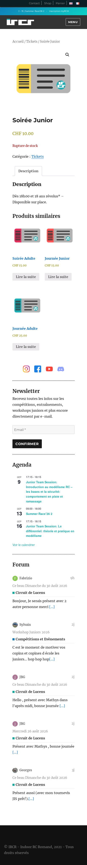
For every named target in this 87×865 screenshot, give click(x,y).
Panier (60, 3)
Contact (34, 3)
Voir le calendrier (23, 545)
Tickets (31, 41)
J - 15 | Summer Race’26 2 (31, 11)
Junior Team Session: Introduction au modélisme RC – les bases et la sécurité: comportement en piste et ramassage (49, 491)
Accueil (18, 41)
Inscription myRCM (59, 11)
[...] (52, 607)
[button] (67, 54)
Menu (72, 22)
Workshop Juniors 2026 (31, 632)
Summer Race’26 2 (39, 514)
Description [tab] (28, 171)
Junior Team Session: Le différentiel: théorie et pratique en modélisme (50, 531)
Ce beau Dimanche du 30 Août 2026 (39, 586)
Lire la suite (26, 277)
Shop (47, 3)
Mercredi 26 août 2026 (30, 731)
